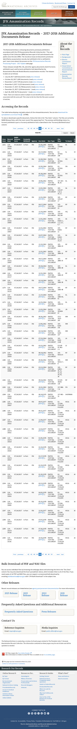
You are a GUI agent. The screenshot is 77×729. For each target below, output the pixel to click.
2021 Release (64, 594)
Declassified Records (46, 687)
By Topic (5, 676)
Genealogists (25, 676)
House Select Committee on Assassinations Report (67, 69)
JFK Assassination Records (31, 25)
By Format (6, 679)
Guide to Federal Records (47, 684)
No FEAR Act (57, 721)
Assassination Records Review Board (67, 76)
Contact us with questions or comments (13, 664)
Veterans (24, 687)
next (58, 128)
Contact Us (71, 3)
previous (20, 128)
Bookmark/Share (60, 3)
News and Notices (63, 676)
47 (43, 128)
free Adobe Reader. (24, 653)
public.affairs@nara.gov (54, 631)
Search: (38, 133)
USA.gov (63, 721)
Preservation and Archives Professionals (29, 682)
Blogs (45, 713)
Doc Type (51, 141)
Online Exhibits (7, 698)
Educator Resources (38, 13)
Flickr (48, 713)
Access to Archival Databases (8, 690)
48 (46, 128)
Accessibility (22, 721)
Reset (72, 133)
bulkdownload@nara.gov (16, 576)
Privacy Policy (31, 721)
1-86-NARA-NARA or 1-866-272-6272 (38, 726)
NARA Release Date (17, 139)
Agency (34, 141)
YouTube (42, 713)
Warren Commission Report (66, 61)
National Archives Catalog (10, 685)
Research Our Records (7, 13)
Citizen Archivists (48, 3)
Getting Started (44, 676)
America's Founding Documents (69, 13)
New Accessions (63, 679)
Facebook (29, 713)
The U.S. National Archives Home (19, 5)
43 (31, 128)
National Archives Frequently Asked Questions (45, 680)
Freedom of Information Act (44, 721)
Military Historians (26, 679)
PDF (40, 147)
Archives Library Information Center (8, 694)
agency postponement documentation (45, 588)
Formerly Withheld (26, 140)
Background (66, 57)
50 (51, 128)
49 (49, 128)
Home (5, 25)
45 (37, 128)
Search (71, 7)
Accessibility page (49, 655)
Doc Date (42, 141)
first (14, 128)
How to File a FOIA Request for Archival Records (46, 698)
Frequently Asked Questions (19, 611)
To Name (68, 141)
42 (28, 128)
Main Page (65, 54)
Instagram (35, 713)
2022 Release (45, 594)
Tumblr (38, 713)
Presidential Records (9, 687)
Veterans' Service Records (23, 13)
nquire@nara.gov (15, 631)
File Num (59, 140)
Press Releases (49, 611)
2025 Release (11, 593)
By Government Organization (7, 682)
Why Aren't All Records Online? (46, 693)
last (62, 128)
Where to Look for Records (45, 689)
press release (34, 77)
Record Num (10, 140)
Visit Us (54, 13)
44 (34, 128)
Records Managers (26, 685)
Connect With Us (38, 710)
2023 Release (27, 594)
